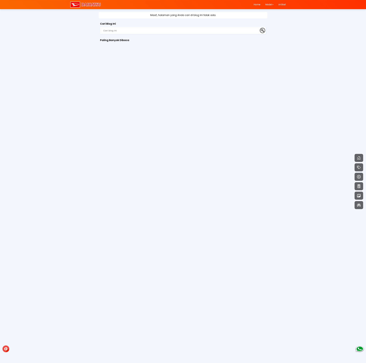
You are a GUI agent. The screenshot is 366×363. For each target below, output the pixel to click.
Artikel (282, 4)
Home (257, 4)
